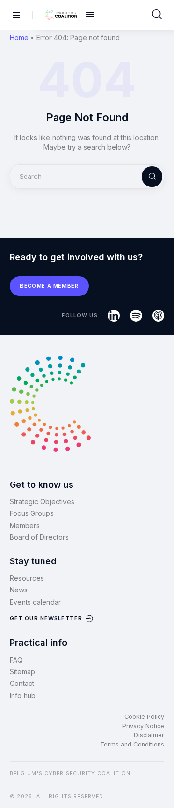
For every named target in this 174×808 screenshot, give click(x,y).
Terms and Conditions (132, 744)
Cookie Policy (144, 716)
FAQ (16, 660)
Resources (27, 578)
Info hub (23, 695)
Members (25, 525)
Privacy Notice (143, 726)
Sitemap (22, 672)
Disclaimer (149, 735)
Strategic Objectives (42, 501)
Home (19, 37)
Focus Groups (32, 513)
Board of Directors (39, 537)
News (19, 590)
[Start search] (157, 14)
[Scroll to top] (160, 784)
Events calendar (35, 602)
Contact (22, 683)
